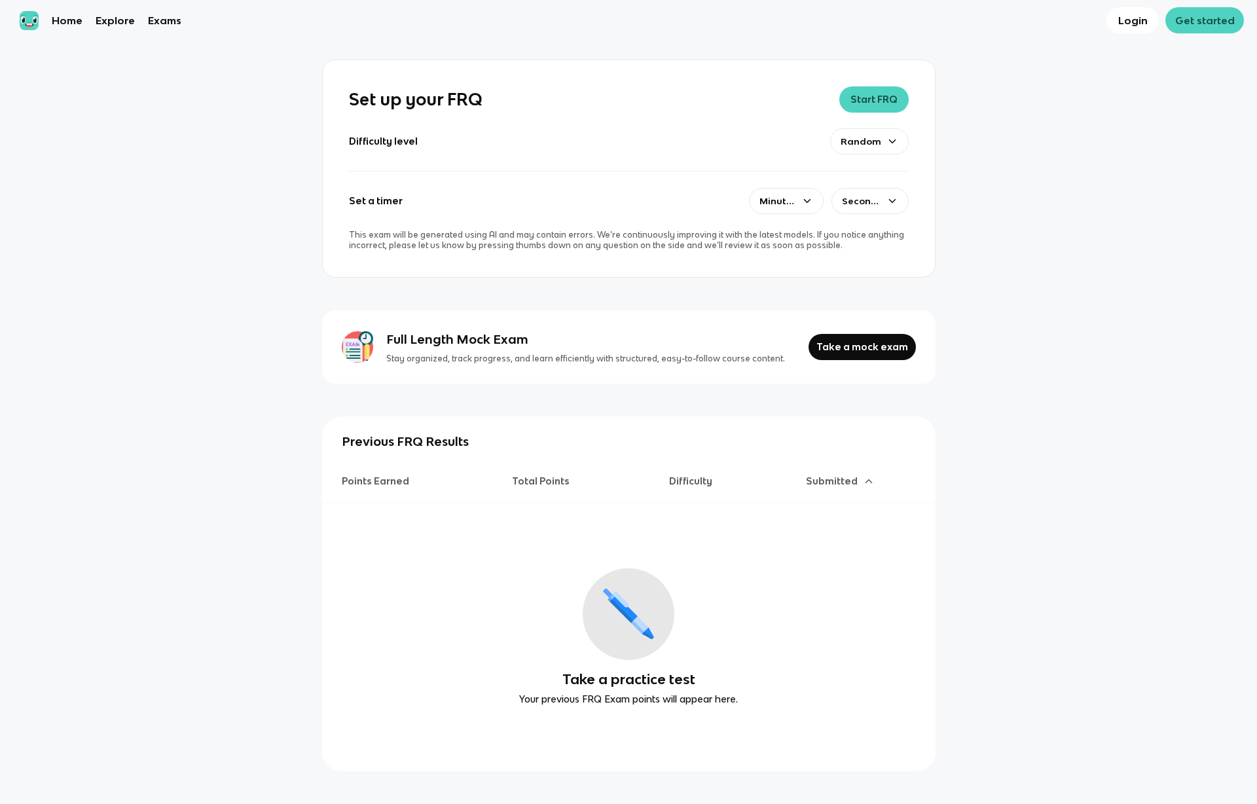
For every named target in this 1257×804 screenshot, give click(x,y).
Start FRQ (874, 99)
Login (1133, 20)
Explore (115, 20)
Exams (164, 20)
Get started (1205, 20)
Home (67, 20)
